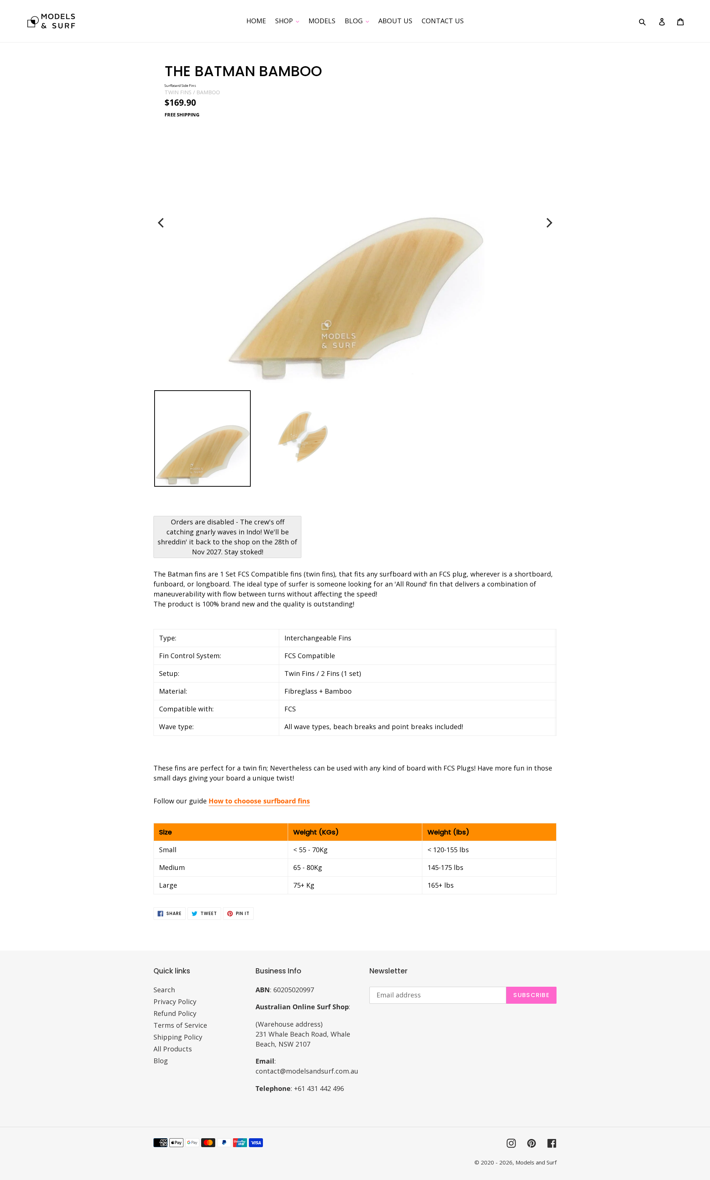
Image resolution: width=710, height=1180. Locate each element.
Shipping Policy (177, 1037)
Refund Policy (174, 1013)
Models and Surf (536, 1162)
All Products (172, 1048)
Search (164, 989)
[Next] (548, 223)
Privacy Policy (174, 1001)
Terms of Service (180, 1025)
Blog (160, 1060)
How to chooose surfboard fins (259, 800)
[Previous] (161, 223)
